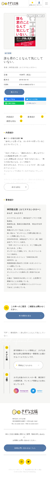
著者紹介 (31, 116)
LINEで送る (11, 103)
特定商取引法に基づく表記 (33, 469)
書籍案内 (14, 332)
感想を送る (11, 121)
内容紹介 (10, 116)
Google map (33, 421)
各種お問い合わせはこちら (25, 448)
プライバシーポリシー (15, 469)
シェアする (11, 99)
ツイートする (33, 99)
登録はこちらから (25, 365)
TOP (5, 332)
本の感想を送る (25, 315)
